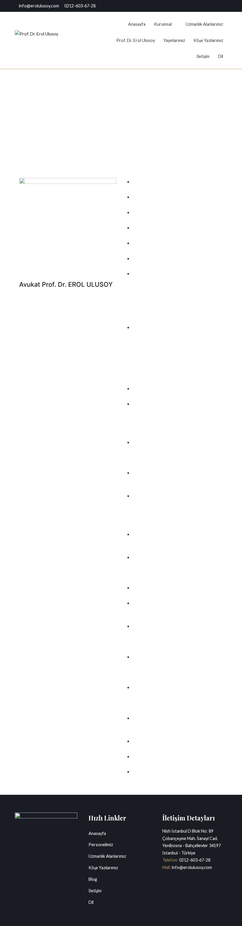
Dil (220, 56)
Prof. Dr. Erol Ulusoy (135, 40)
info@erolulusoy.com (191, 867)
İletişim (203, 56)
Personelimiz (101, 844)
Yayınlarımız (174, 40)
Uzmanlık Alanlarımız (204, 24)
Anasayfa (136, 24)
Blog (93, 879)
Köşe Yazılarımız (208, 40)
